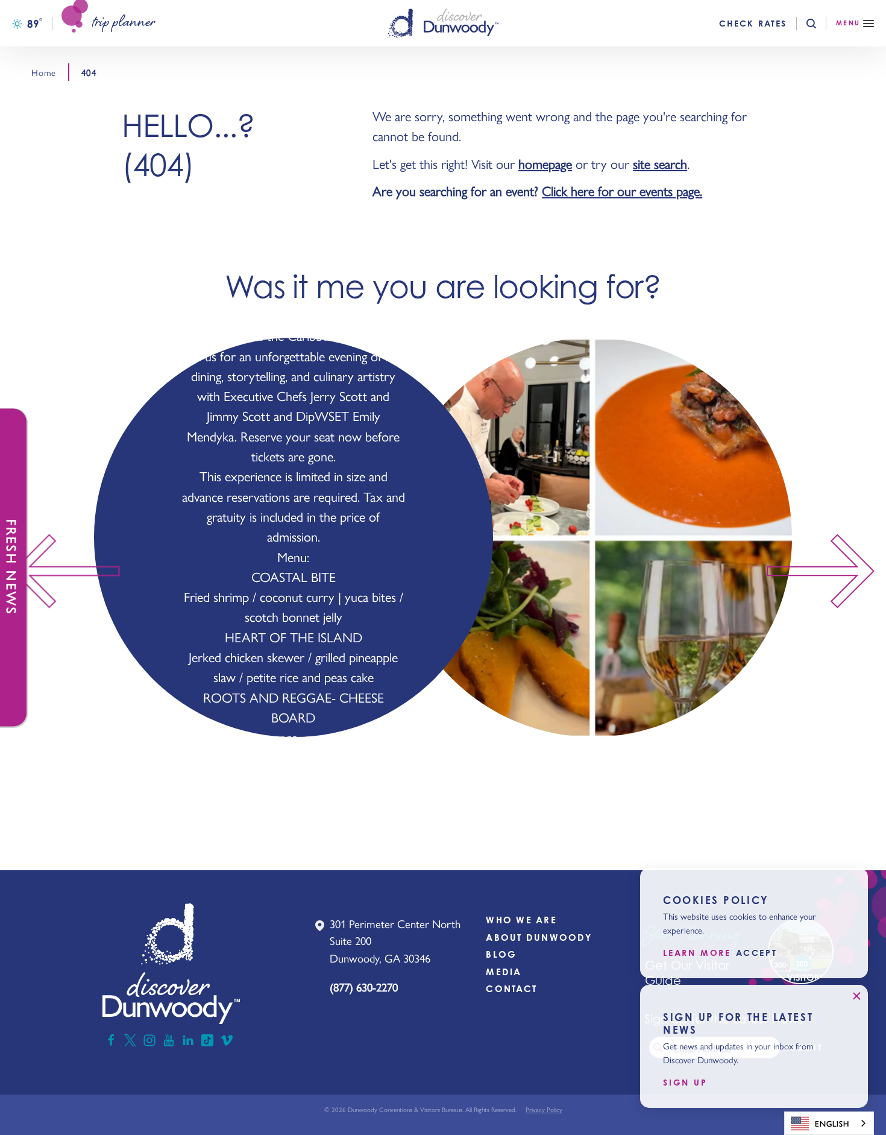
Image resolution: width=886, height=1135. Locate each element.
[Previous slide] (59, 570)
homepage (545, 163)
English (832, 1123)
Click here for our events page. (622, 190)
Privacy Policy (544, 1109)
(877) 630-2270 (364, 987)
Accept (757, 953)
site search (660, 163)
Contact (511, 988)
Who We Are (521, 920)
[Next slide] (826, 570)
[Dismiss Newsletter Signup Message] (856, 996)
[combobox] (829, 1123)
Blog (501, 954)
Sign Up (685, 1082)
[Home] (443, 23)
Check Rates (753, 23)
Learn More (697, 953)
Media (503, 972)
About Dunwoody (539, 937)
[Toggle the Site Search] (821, 23)
